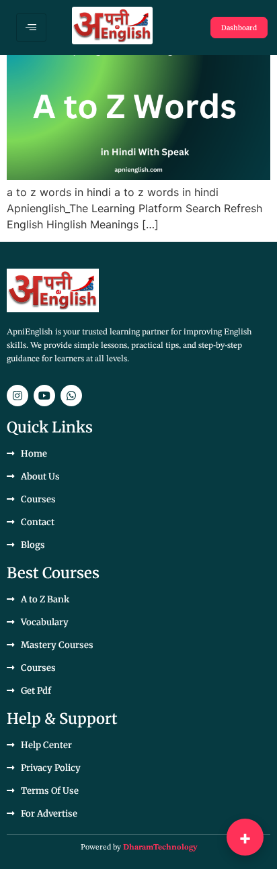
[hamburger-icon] (31, 27)
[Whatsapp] (71, 395)
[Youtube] (44, 395)
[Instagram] (17, 395)
